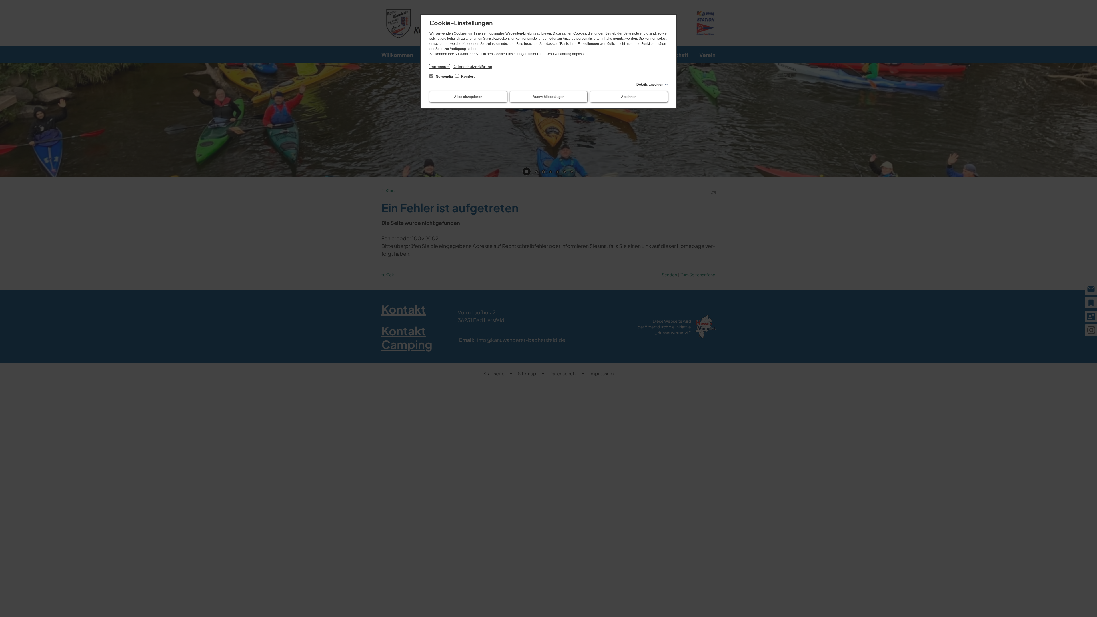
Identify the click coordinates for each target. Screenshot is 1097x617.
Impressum (439, 66)
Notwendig (444, 77)
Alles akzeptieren (468, 97)
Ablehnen (628, 97)
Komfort (467, 77)
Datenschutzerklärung (472, 66)
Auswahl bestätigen (548, 97)
